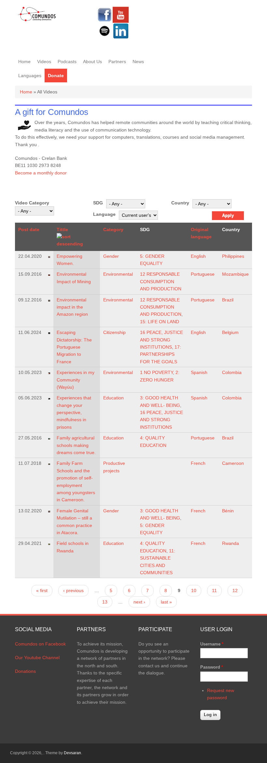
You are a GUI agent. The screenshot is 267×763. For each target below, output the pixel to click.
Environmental (118, 274)
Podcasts (67, 61)
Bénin (228, 510)
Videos (44, 61)
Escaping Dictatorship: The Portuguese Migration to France (74, 347)
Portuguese (203, 274)
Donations (25, 671)
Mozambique (235, 274)
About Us (92, 61)
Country (180, 202)
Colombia (232, 372)
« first (42, 590)
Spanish (199, 372)
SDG (98, 202)
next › (139, 601)
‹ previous (73, 590)
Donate (56, 75)
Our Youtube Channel (37, 657)
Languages (29, 75)
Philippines (233, 256)
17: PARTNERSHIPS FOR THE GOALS (160, 354)
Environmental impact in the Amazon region (72, 307)
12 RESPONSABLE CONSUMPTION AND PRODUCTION (160, 281)
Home (24, 61)
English (198, 256)
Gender (111, 256)
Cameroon (233, 463)
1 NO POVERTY (156, 372)
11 (214, 590)
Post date (28, 229)
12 (235, 590)
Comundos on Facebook (40, 643)
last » (166, 601)
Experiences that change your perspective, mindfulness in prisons (74, 412)
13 (104, 601)
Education (113, 397)
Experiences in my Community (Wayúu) (75, 380)
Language (104, 214)
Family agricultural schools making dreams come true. (76, 445)
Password (211, 667)
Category (113, 229)
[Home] (37, 20)
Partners (117, 61)
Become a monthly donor (41, 172)
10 (193, 590)
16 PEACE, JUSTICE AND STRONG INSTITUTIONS (161, 340)
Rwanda (230, 543)
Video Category (32, 202)
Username (211, 644)
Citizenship (114, 332)
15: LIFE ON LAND (159, 321)
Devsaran (72, 753)
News (138, 61)
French (198, 463)
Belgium (230, 332)
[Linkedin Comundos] (121, 37)
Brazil (227, 299)
